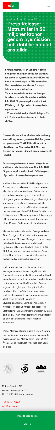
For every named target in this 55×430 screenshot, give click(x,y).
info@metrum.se (10, 406)
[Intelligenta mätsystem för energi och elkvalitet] (11, 5)
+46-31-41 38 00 (11, 402)
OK (25, 423)
